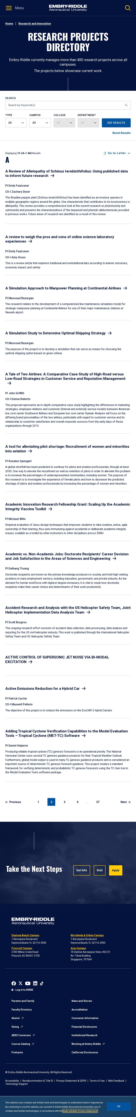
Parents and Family (23, 1001)
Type (8, 115)
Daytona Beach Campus (25, 935)
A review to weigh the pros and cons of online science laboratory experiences (59, 239)
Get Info (81, 870)
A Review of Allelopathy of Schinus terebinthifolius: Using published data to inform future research (66, 173)
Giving (15, 1026)
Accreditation (80, 1009)
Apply (115, 870)
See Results (116, 122)
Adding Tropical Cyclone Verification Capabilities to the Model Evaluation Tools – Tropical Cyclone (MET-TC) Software (66, 733)
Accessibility (12, 1080)
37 (97, 802)
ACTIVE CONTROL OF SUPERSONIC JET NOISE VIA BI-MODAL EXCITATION (57, 659)
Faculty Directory (22, 1009)
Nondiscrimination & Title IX (37, 1080)
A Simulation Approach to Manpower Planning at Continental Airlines (63, 288)
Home (9, 23)
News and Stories (82, 1001)
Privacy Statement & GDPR (71, 1080)
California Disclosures (85, 1052)
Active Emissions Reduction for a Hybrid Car (42, 688)
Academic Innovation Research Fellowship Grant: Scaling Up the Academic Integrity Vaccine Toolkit (67, 506)
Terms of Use (97, 1080)
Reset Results (121, 133)
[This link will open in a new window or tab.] (14, 983)
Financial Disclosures (84, 1026)
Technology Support (16, 1084)
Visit (100, 870)
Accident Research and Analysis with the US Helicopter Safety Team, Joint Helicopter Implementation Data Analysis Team (68, 610)
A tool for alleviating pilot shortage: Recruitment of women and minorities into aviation (67, 448)
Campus (35, 115)
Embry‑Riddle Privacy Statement (80, 1111)
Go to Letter (117, 153)
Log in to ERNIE (24, 989)
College (60, 115)
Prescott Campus (22, 948)
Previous (15, 802)
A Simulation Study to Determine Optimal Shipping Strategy (55, 333)
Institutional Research (84, 1035)
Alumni (16, 1018)
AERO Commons (21, 1035)
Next (124, 802)
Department (87, 115)
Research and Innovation (34, 23)
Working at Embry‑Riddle (86, 1044)
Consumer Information (85, 1018)
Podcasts (17, 1052)
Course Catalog (21, 1044)
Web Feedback (116, 1080)
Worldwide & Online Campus (87, 935)
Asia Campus (78, 948)
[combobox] (16, 122)
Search (10, 98)
